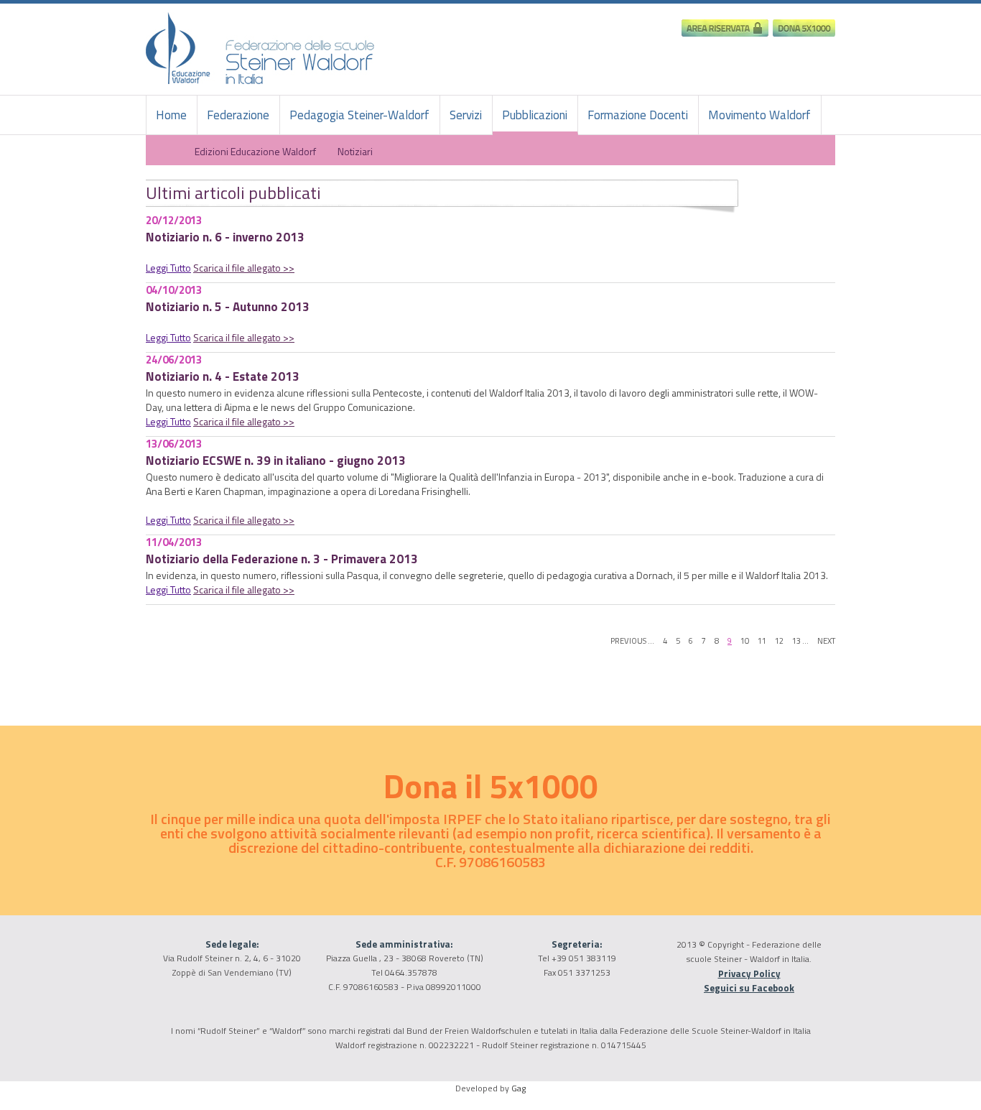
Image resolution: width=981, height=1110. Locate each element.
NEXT (826, 640)
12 (779, 640)
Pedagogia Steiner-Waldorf (359, 115)
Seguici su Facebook (749, 988)
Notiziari (355, 150)
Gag (518, 1088)
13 (796, 640)
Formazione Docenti (637, 115)
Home (171, 115)
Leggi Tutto (168, 267)
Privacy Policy (749, 973)
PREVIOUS (628, 640)
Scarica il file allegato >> (243, 267)
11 (762, 640)
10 (744, 640)
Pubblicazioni (534, 115)
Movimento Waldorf (759, 115)
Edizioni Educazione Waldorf (254, 150)
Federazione (238, 115)
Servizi (466, 115)
